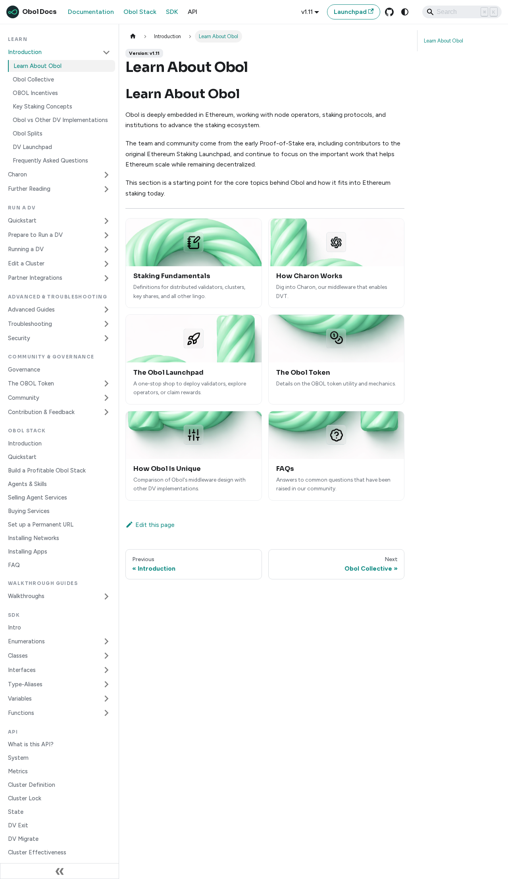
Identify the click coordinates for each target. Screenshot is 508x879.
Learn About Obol (443, 41)
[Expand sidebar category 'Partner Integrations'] (106, 278)
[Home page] (132, 36)
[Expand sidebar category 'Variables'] (106, 698)
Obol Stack (139, 11)
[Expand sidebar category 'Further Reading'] (106, 189)
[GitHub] (389, 12)
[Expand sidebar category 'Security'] (106, 338)
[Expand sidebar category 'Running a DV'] (106, 249)
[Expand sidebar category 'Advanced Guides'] (106, 309)
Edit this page (155, 525)
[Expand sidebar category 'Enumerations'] (106, 641)
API (192, 11)
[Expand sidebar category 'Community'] (106, 397)
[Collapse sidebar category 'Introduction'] (106, 52)
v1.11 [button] (307, 11)
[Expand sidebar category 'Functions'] (106, 713)
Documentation (91, 11)
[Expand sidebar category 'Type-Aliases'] (106, 684)
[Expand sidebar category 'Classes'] (106, 655)
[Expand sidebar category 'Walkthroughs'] (106, 596)
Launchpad (350, 11)
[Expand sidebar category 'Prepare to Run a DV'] (106, 235)
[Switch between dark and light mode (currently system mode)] (404, 12)
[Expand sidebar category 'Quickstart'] (106, 221)
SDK (172, 11)
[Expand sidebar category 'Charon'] (106, 174)
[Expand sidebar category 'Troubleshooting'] (106, 324)
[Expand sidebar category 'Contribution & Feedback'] (106, 412)
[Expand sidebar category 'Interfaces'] (106, 670)
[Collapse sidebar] (59, 871)
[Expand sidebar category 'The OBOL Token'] (106, 383)
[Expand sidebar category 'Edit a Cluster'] (106, 264)
